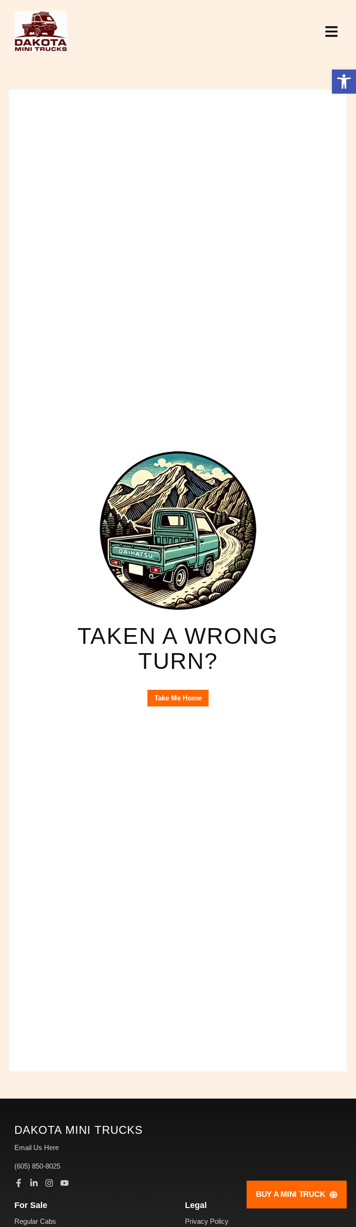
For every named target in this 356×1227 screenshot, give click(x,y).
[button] (344, 82)
